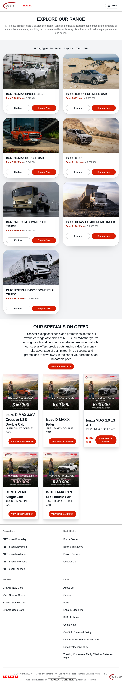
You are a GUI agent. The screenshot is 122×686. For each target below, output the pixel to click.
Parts (66, 602)
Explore (18, 108)
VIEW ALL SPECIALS (61, 366)
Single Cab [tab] (69, 48)
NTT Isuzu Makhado (14, 554)
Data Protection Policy (75, 647)
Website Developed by (50, 679)
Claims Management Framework (81, 639)
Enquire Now (44, 108)
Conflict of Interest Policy (77, 632)
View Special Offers (14, 595)
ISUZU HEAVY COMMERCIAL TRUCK (90, 222)
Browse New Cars (13, 588)
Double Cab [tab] (55, 48)
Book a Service (71, 554)
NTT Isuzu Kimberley (14, 539)
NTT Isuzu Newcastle (15, 561)
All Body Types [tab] (41, 48)
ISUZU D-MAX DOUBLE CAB (25, 158)
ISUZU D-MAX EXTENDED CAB (86, 94)
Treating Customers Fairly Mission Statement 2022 (88, 656)
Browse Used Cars (13, 610)
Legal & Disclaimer (73, 610)
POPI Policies (71, 617)
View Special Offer (22, 441)
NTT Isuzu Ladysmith (15, 547)
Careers (67, 595)
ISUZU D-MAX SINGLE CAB (24, 94)
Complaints (69, 624)
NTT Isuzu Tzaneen (14, 569)
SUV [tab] (86, 48)
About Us (68, 588)
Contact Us (69, 561)
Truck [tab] (79, 48)
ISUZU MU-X (74, 158)
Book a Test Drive (73, 547)
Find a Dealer (70, 539)
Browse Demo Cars (14, 602)
